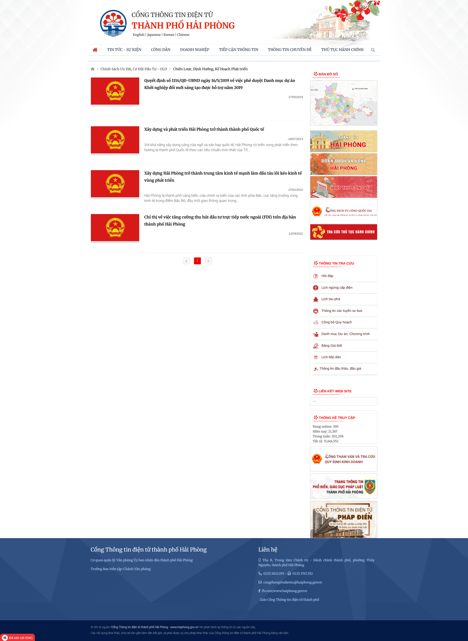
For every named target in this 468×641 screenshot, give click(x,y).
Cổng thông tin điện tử (172, 15)
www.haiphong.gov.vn (184, 627)
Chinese (183, 35)
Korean (169, 35)
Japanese (154, 35)
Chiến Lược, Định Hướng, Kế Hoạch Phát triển (210, 69)
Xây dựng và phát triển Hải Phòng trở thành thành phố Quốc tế (204, 129)
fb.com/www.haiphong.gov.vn (284, 591)
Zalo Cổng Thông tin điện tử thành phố (289, 600)
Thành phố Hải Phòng (183, 26)
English (139, 35)
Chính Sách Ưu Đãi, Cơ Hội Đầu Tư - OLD (134, 69)
